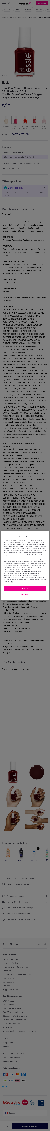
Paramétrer (25, 594)
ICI (12, 582)
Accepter (25, 588)
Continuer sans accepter (39, 534)
